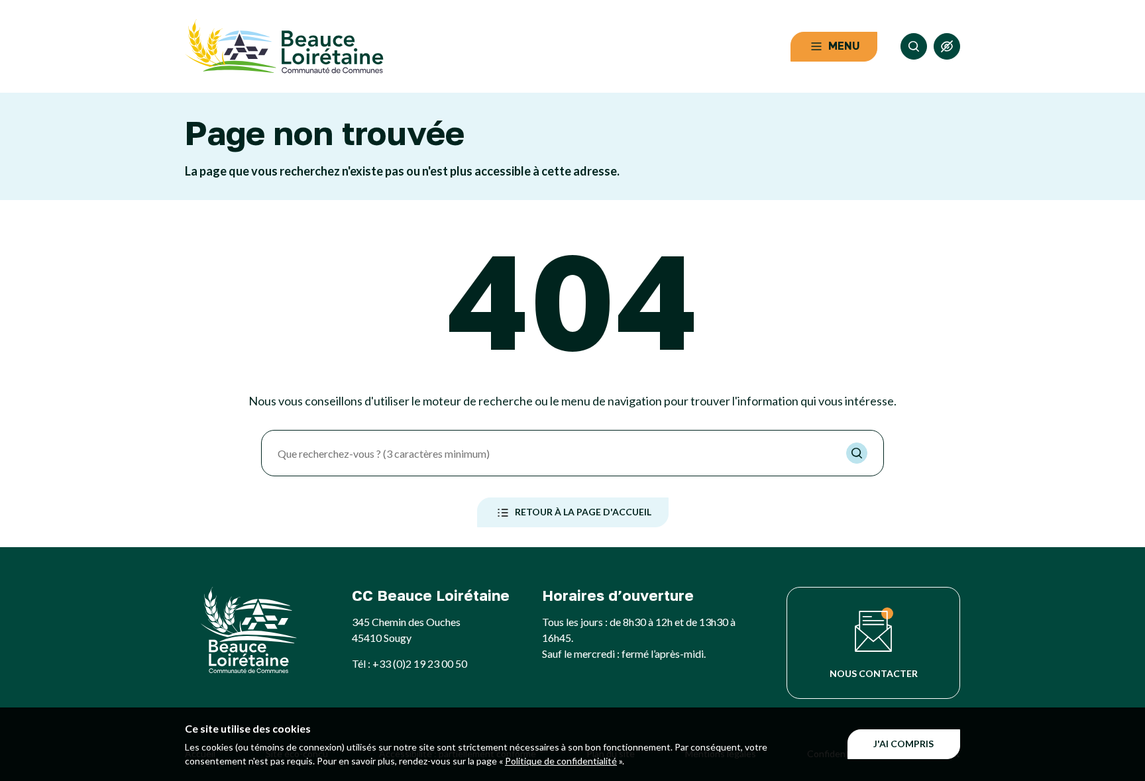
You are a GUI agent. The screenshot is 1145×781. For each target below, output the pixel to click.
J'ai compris (903, 743)
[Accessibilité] (947, 46)
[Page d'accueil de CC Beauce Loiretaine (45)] (284, 46)
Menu (844, 45)
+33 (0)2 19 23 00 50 (419, 663)
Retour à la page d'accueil (583, 511)
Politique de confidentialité (561, 760)
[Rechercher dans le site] (913, 46)
